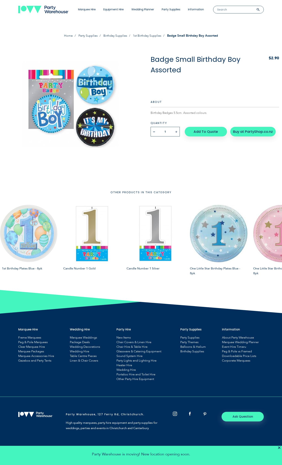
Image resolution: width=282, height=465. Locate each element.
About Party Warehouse (238, 337)
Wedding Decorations (85, 347)
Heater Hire (124, 365)
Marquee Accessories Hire (36, 356)
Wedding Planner (142, 9)
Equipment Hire (113, 9)
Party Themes (189, 342)
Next (276, 239)
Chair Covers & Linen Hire (133, 342)
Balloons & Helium (193, 347)
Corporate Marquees (236, 361)
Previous (6, 239)
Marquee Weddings (83, 337)
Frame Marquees (29, 337)
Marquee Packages (31, 351)
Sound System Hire (129, 356)
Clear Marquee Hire (31, 347)
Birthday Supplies (115, 36)
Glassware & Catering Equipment (138, 351)
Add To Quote (206, 131)
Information (196, 9)
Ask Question (243, 416)
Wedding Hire (79, 351)
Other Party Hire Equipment (135, 379)
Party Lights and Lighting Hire (136, 361)
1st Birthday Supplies (147, 36)
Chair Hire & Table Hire (132, 347)
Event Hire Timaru (234, 347)
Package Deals (80, 342)
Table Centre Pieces (83, 356)
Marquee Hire (87, 9)
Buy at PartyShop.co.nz (253, 131)
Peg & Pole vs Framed (237, 351)
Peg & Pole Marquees (33, 342)
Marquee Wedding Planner (240, 342)
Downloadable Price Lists (239, 356)
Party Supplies (171, 9)
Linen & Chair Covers (84, 361)
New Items (123, 337)
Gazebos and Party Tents (34, 361)
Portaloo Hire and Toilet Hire (135, 374)
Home (68, 36)
